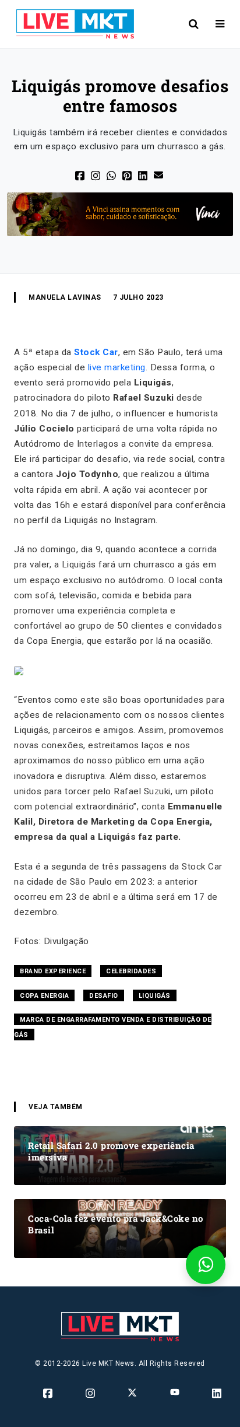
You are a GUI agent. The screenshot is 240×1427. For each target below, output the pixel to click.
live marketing (117, 367)
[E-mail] (159, 174)
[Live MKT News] (70, 24)
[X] (96, 174)
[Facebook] (81, 174)
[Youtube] (175, 1392)
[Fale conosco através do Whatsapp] (205, 1264)
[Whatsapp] (112, 174)
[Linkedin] (217, 1393)
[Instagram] (91, 1393)
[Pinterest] (128, 174)
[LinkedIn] (143, 174)
